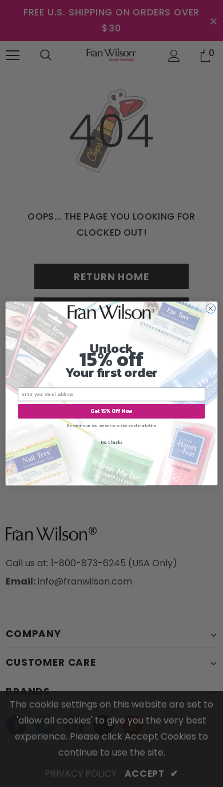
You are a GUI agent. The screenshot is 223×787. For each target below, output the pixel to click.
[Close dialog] (211, 308)
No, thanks (111, 442)
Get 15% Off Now (111, 411)
